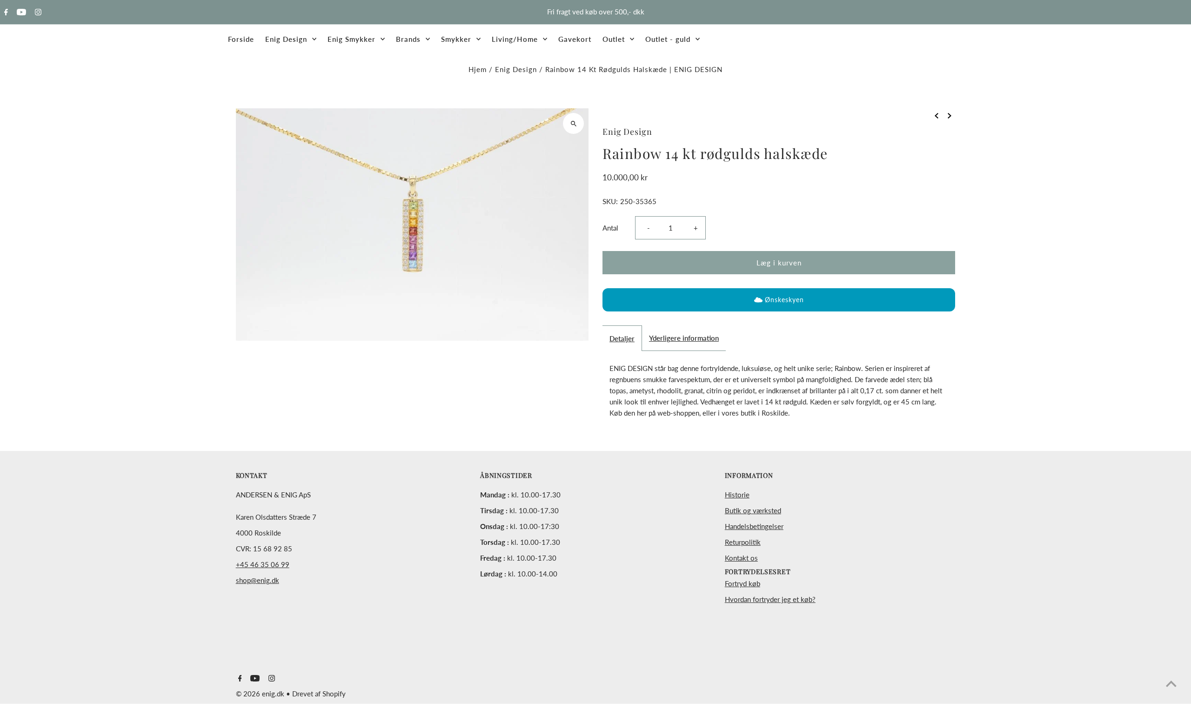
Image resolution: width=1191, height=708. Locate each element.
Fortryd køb (742, 583)
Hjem (477, 69)
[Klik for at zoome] (573, 123)
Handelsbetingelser (754, 526)
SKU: (610, 201)
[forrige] (936, 114)
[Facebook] (5, 12)
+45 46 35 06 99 (262, 564)
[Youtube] (20, 12)
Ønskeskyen (784, 300)
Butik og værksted (753, 510)
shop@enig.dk (257, 580)
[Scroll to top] (1171, 683)
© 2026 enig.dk (261, 693)
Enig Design (516, 69)
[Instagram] (37, 12)
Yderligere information (684, 338)
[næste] (949, 114)
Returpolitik (743, 542)
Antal (610, 228)
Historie (737, 494)
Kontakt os (741, 558)
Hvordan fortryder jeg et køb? (770, 599)
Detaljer (622, 338)
